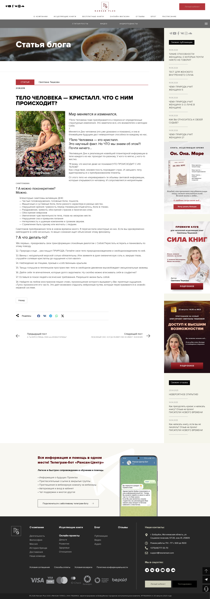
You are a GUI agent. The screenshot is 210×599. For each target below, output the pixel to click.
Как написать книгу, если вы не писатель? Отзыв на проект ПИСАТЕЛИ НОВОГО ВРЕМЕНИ (186, 427)
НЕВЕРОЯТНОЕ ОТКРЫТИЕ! (183, 394)
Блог (153, 17)
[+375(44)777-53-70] (146, 548)
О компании (41, 17)
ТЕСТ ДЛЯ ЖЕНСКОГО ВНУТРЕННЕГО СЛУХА (181, 73)
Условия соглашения (40, 567)
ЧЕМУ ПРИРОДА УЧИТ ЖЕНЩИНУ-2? (181, 136)
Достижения (36, 552)
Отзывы (140, 17)
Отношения (65, 551)
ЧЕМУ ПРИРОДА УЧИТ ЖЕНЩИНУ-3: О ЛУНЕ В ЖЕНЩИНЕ (182, 104)
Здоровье (64, 547)
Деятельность (37, 536)
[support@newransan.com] (146, 553)
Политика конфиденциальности (112, 567)
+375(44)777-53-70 (159, 548)
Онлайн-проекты (69, 535)
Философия (36, 540)
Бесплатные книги (93, 17)
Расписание (169, 17)
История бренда (38, 548)
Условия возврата (83, 567)
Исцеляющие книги (65, 17)
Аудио (97, 544)
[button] (39, 316)
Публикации (101, 536)
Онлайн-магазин (120, 17)
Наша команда (37, 556)
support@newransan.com (162, 553)
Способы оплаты (62, 567)
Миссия (34, 544)
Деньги (63, 539)
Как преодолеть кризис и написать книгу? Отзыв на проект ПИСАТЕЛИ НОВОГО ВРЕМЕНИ (187, 409)
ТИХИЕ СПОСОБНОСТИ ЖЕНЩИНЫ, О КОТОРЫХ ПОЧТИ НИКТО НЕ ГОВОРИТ (186, 57)
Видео (97, 540)
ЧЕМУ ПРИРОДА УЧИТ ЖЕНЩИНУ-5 (181, 88)
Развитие (64, 543)
